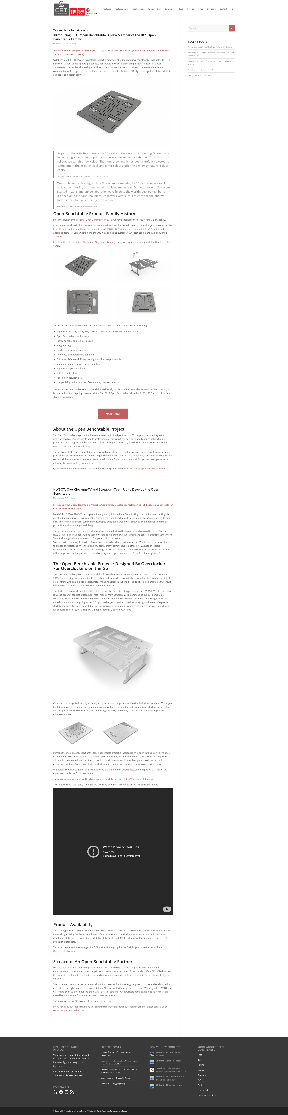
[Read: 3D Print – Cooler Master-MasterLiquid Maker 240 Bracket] (152, 1069)
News (74, 43)
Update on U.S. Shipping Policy (200, 75)
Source (201, 1070)
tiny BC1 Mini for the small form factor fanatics (77, 228)
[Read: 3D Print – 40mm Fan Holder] (152, 1086)
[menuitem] (107, 9)
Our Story (202, 1075)
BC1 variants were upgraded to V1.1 (133, 228)
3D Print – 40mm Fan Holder (169, 1085)
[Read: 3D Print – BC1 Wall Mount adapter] (152, 1054)
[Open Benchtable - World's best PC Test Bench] (75, 9)
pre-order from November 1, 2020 (148, 389)
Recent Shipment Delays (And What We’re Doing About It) (210, 47)
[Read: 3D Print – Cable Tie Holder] (152, 1062)
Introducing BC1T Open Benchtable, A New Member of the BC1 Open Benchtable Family (104, 37)
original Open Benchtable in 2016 (94, 219)
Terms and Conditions (207, 1095)
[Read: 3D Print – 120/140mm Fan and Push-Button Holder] (152, 1078)
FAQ (199, 1080)
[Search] (232, 9)
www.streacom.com (101, 1001)
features (103, 325)
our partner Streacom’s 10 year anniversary (93, 241)
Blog (199, 1059)
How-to (201, 1064)
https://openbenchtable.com (138, 778)
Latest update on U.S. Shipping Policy (202, 69)
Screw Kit (58, 236)
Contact (201, 1085)
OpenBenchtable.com (64, 950)
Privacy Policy (204, 1090)
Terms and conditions (118, 1111)
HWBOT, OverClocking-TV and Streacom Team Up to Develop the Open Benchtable (106, 491)
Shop (200, 1054)
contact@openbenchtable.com (149, 468)
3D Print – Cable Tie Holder (168, 1060)
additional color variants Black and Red (97, 225)
